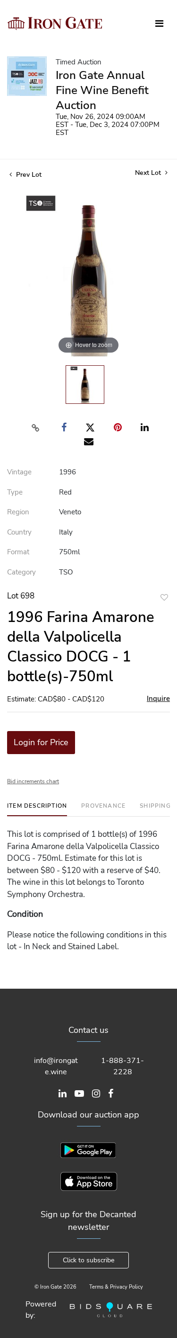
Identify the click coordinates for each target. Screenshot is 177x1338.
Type (15, 492)
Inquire (158, 698)
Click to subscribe (88, 1260)
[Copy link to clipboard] (35, 427)
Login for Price (41, 742)
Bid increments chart (33, 781)
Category (21, 572)
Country (19, 532)
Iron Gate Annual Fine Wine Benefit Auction (102, 90)
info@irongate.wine (56, 1066)
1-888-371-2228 (122, 1066)
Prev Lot (28, 174)
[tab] (37, 809)
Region (18, 512)
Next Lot (149, 173)
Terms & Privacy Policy (116, 1287)
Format (18, 552)
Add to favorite (164, 597)
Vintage (19, 472)
